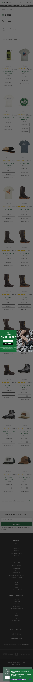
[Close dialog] (32, 331)
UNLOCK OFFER (8, 343)
